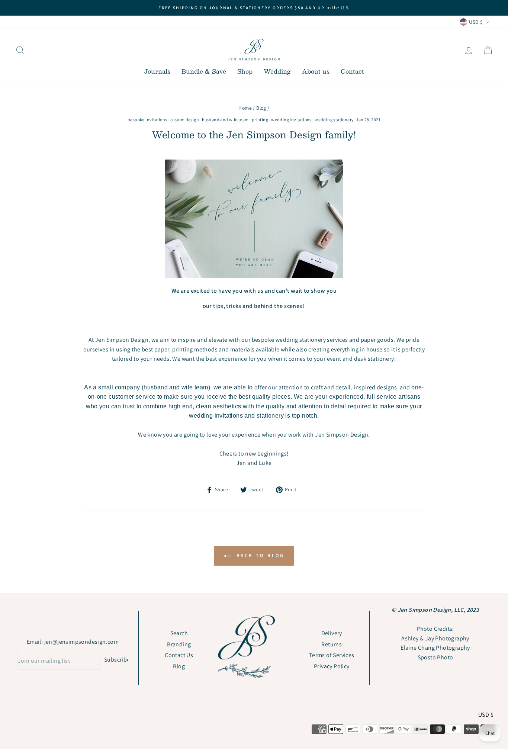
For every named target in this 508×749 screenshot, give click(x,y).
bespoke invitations (147, 119)
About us (315, 71)
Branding (179, 644)
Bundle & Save (203, 71)
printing (260, 119)
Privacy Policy (332, 666)
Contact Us (179, 655)
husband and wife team (225, 119)
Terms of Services (331, 655)
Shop (245, 71)
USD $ (485, 715)
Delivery (331, 633)
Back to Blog (259, 556)
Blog (261, 108)
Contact (352, 71)
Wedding (277, 71)
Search (179, 633)
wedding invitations (291, 119)
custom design (184, 119)
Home (245, 108)
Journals (157, 71)
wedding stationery (334, 119)
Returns (331, 644)
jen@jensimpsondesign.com (81, 642)
